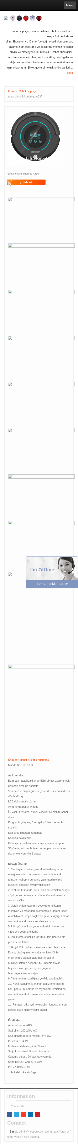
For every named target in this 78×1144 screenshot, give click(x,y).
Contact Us (17, 1106)
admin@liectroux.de (31, 1131)
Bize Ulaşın (30, 1136)
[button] (52, 571)
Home (11, 91)
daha (70, 72)
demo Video (14, 1136)
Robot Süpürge (28, 91)
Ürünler (64, 1131)
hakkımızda (51, 1131)
